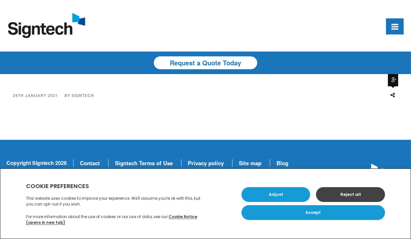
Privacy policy (206, 163)
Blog (282, 163)
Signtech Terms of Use (144, 163)
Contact (90, 163)
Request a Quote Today (205, 62)
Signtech (83, 95)
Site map (250, 163)
